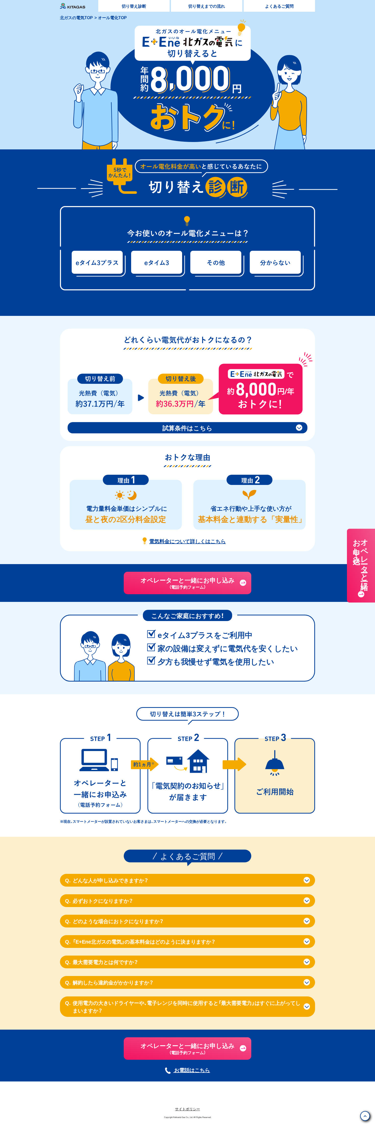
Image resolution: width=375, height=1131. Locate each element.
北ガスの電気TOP (76, 17)
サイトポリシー (187, 1108)
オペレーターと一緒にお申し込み (361, 560)
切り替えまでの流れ (206, 6)
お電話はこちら (192, 1070)
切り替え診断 (134, 6)
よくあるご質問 (279, 6)
